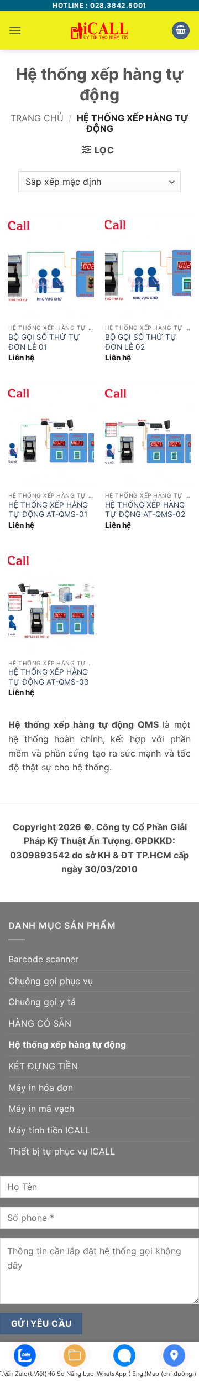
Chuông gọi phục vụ (50, 980)
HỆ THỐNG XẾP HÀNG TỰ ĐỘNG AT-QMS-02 (145, 509)
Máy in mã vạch (41, 1108)
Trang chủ (37, 117)
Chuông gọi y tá (42, 1001)
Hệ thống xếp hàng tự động (67, 1044)
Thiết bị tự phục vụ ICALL (61, 1151)
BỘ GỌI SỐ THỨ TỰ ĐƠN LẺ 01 (44, 342)
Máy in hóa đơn (40, 1087)
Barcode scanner (43, 959)
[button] (15, 30)
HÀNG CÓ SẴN (39, 1023)
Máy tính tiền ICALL (49, 1130)
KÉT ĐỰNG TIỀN (43, 1066)
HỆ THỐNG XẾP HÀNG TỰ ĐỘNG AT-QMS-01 (48, 509)
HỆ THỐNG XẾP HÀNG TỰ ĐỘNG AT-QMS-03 (48, 676)
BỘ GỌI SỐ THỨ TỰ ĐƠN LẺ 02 (141, 342)
